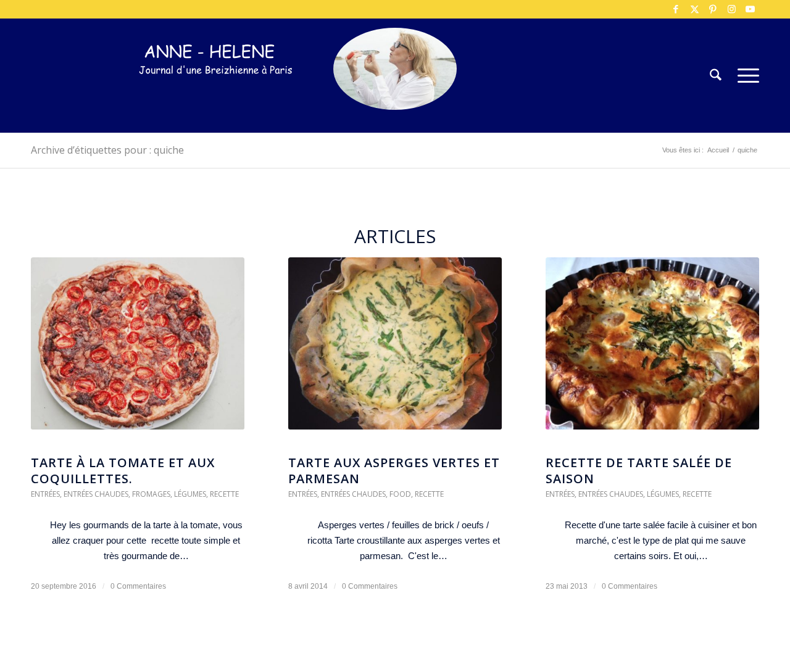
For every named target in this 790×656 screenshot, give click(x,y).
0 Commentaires (138, 586)
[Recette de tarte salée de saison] (652, 349)
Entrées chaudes (96, 494)
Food (400, 494)
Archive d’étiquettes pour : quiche (107, 150)
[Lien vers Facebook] (676, 9)
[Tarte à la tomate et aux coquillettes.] (137, 349)
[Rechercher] (716, 76)
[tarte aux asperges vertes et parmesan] (395, 349)
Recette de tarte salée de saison (639, 470)
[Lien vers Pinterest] (713, 9)
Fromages (151, 494)
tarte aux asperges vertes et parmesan (394, 470)
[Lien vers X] (694, 9)
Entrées (45, 494)
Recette (224, 494)
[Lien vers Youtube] (750, 9)
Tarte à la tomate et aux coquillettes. (123, 470)
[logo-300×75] (216, 94)
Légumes (190, 494)
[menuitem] (716, 76)
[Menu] (744, 76)
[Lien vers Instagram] (731, 9)
